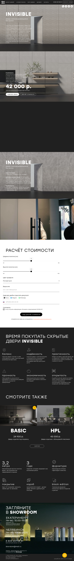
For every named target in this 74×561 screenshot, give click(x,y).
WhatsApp (19, 552)
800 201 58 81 (14, 541)
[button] (67, 2)
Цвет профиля (8, 277)
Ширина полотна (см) (10, 256)
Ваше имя (6, 286)
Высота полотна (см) (10, 267)
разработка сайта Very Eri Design (63, 558)
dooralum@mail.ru (13, 546)
